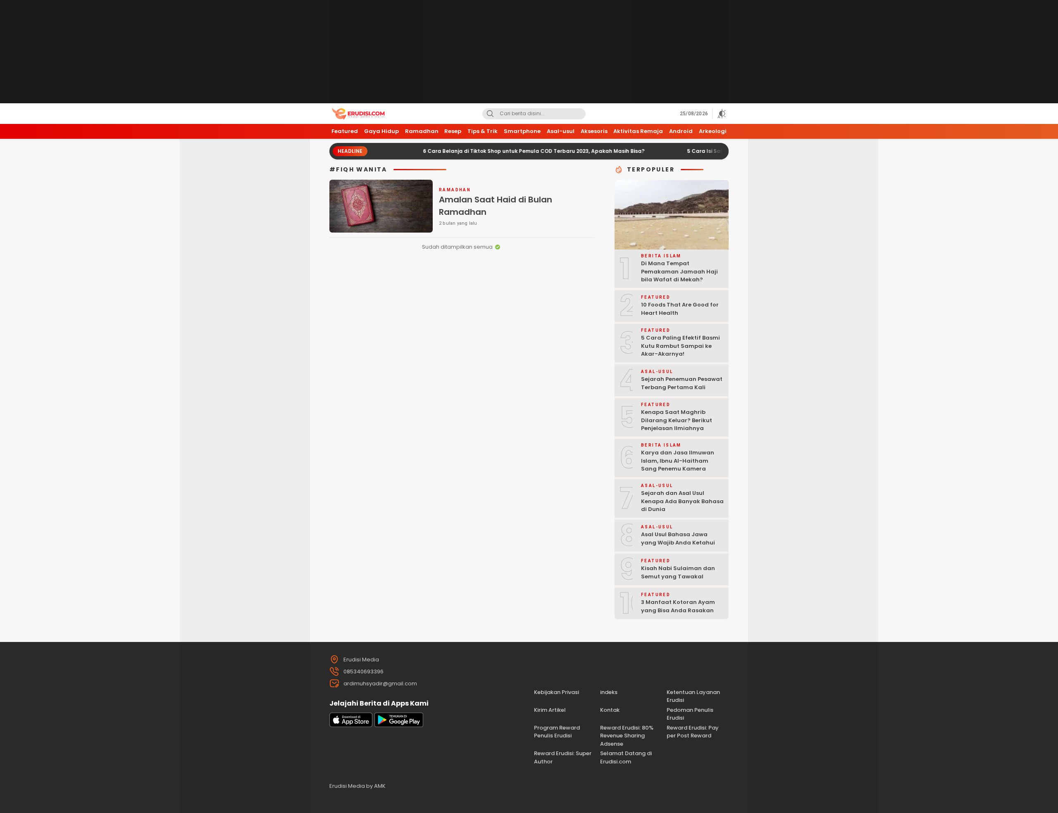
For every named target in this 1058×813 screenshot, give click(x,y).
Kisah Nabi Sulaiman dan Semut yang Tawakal (678, 572)
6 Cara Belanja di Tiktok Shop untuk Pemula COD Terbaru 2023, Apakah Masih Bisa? (509, 151)
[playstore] (398, 725)
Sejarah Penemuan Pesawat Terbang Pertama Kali (681, 383)
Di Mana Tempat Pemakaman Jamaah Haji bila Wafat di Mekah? (679, 271)
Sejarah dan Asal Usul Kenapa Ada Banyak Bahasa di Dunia (682, 501)
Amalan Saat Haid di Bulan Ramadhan (495, 206)
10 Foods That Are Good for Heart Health (680, 309)
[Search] (490, 114)
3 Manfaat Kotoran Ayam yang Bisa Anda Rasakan (678, 606)
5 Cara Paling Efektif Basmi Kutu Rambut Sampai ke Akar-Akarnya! (680, 346)
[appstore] (350, 725)
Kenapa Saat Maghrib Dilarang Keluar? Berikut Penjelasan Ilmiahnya (676, 420)
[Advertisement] (529, 51)
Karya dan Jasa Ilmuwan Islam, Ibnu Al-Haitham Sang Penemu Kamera (677, 461)
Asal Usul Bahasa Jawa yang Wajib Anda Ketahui (678, 538)
